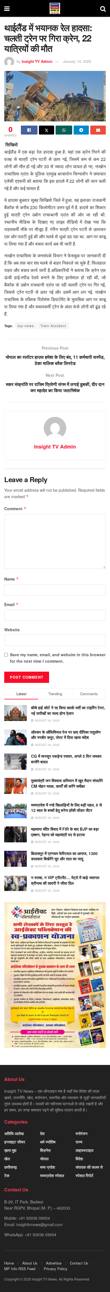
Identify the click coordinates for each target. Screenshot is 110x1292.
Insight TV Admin (37, 61)
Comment (15, 508)
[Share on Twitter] (46, 130)
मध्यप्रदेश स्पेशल (52, 1175)
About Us (30, 1263)
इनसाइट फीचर (14, 1142)
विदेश (79, 1158)
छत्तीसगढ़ (10, 1167)
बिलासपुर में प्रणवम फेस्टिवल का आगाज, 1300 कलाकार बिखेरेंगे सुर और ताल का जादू (64, 856)
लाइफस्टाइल (84, 1150)
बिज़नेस (45, 1150)
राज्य (79, 1142)
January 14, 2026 (77, 61)
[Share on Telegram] (81, 130)
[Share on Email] (98, 130)
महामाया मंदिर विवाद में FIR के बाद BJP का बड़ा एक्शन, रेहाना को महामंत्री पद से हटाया (65, 831)
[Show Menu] (7, 8)
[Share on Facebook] (29, 130)
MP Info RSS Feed (19, 1268)
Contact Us (79, 1263)
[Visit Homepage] (55, 8)
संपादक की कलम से (89, 1167)
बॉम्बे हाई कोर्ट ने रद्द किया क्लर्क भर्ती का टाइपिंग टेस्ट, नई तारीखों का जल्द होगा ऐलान (68, 710)
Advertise (53, 1263)
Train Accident (53, 325)
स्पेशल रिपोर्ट (84, 1175)
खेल (7, 1158)
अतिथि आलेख (14, 1133)
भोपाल (44, 1158)
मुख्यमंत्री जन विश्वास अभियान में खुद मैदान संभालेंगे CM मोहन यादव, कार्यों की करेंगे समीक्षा (67, 783)
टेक (6, 1175)
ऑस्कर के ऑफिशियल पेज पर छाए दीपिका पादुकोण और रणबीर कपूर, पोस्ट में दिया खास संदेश (66, 734)
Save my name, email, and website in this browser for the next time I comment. (57, 658)
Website (12, 629)
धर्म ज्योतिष (48, 1142)
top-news (25, 325)
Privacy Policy (55, 1268)
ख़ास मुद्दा (10, 1150)
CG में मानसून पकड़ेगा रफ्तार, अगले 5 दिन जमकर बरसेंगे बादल (66, 758)
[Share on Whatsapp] (64, 130)
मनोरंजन (81, 1133)
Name (11, 579)
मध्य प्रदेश (47, 1167)
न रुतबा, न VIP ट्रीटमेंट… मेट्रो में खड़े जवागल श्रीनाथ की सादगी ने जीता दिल (65, 880)
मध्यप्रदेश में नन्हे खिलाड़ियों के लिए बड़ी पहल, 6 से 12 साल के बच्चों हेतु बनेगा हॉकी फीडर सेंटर (66, 807)
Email (11, 604)
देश (42, 1133)
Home (9, 1263)
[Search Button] (103, 8)
